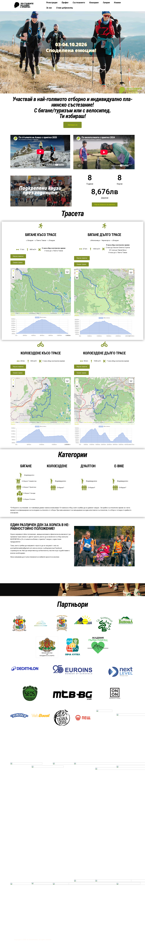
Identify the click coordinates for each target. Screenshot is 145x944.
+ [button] (13, 271)
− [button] (13, 274)
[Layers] (67, 271)
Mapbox (13, 315)
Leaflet (13, 313)
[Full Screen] (13, 277)
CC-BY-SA (60, 313)
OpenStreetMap (24, 313)
